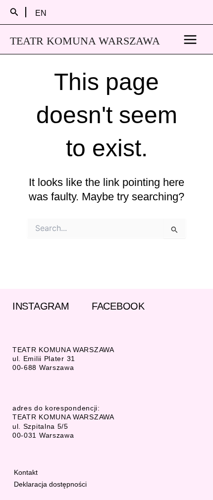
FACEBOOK (118, 306)
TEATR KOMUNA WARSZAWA (85, 41)
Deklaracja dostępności (50, 484)
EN (41, 12)
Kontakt (26, 472)
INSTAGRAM (40, 306)
